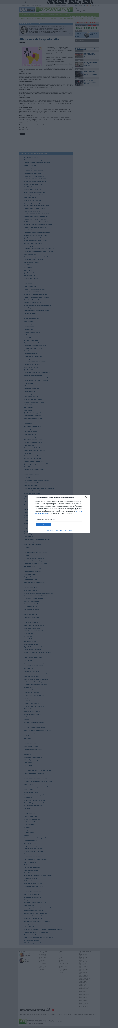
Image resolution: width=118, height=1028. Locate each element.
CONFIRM (43, 524)
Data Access (59, 530)
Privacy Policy (68, 530)
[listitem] (59, 519)
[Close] (86, 497)
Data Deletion (49, 530)
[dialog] (59, 514)
